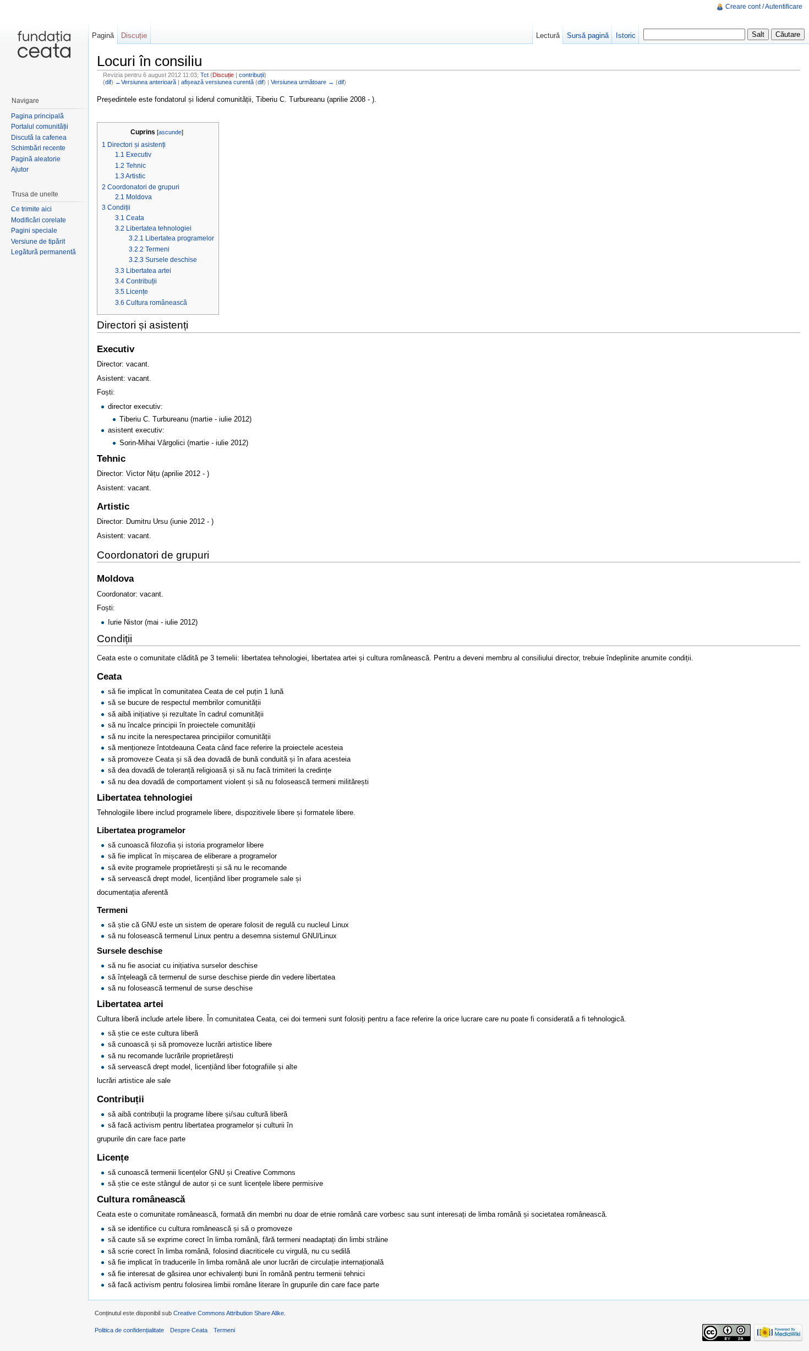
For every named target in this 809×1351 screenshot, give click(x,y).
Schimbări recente (38, 148)
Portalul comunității (39, 126)
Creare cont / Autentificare (763, 6)
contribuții (251, 75)
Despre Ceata (188, 1330)
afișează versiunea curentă (217, 82)
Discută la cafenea (39, 137)
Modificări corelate (38, 220)
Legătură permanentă (43, 252)
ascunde (170, 132)
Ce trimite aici (31, 209)
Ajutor (20, 169)
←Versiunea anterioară (145, 82)
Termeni (224, 1330)
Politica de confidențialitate (129, 1330)
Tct (204, 75)
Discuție (223, 75)
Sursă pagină (588, 35)
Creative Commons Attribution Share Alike (228, 1313)
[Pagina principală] (44, 44)
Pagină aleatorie (36, 159)
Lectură (548, 35)
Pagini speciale (34, 230)
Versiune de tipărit (38, 241)
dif (108, 82)
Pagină (103, 35)
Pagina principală (37, 116)
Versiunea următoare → (302, 82)
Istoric (626, 35)
